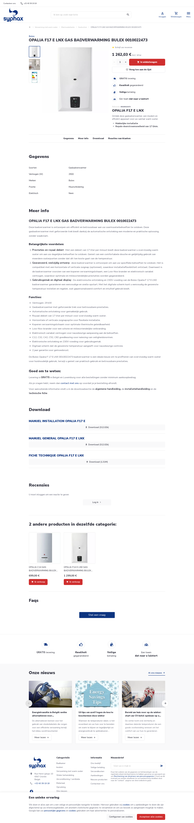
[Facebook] (31, 791)
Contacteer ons (98, 783)
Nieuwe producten (99, 779)
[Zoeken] (128, 14)
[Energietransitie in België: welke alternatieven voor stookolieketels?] (50, 694)
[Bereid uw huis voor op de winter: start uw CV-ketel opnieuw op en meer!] (143, 694)
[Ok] (161, 766)
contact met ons (70, 383)
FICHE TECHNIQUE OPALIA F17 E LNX (56, 455)
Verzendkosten (97, 771)
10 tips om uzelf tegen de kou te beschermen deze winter (96, 714)
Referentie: (116, 107)
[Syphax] (13, 15)
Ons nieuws (61, 791)
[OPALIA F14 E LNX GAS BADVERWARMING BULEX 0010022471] (79, 548)
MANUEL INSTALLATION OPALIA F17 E (57, 421)
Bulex (32, 36)
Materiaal (60, 783)
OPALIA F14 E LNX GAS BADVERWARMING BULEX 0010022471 (77, 569)
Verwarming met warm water (46, 27)
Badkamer (60, 763)
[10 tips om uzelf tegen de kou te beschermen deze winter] (97, 694)
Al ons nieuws (155, 673)
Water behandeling (65, 775)
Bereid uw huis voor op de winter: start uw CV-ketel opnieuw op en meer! (143, 714)
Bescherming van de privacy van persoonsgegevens (134, 776)
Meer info (83, 138)
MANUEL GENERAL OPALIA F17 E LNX (56, 438)
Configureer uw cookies (121, 816)
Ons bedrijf (96, 763)
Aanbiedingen (97, 775)
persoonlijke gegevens (54, 810)
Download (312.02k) (98, 427)
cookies (126, 804)
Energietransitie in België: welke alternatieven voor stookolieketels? (49, 714)
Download (98, 138)
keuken (59, 767)
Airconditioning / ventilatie (68, 779)
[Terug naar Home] (30, 27)
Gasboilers (82, 27)
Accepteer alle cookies (151, 816)
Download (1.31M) (98, 461)
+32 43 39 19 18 (42, 783)
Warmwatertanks (68, 27)
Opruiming (61, 787)
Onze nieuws (42, 673)
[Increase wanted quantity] (125, 62)
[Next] (104, 79)
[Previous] (46, 79)
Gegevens (68, 138)
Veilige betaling (98, 767)
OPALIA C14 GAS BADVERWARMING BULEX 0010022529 (42, 569)
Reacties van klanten (119, 138)
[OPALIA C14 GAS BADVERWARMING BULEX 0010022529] (44, 548)
